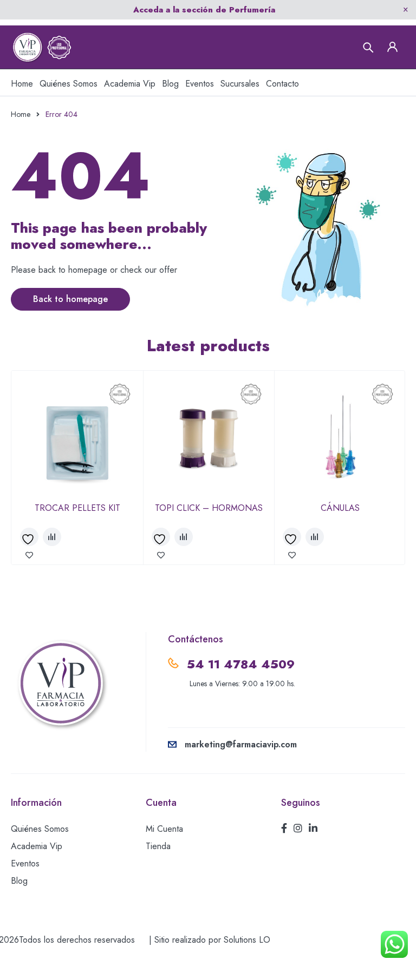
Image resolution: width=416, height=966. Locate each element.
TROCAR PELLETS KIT (77, 508)
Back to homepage (70, 299)
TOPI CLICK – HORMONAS (209, 508)
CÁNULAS (340, 508)
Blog (19, 881)
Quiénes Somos (40, 829)
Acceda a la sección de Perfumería (204, 10)
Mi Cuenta (164, 829)
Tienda (158, 846)
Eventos (25, 863)
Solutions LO (247, 940)
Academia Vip (36, 846)
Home (20, 114)
